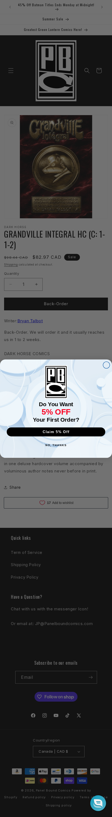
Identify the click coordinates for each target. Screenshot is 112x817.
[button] (98, 803)
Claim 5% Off (56, 432)
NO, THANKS (56, 445)
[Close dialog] (106, 364)
